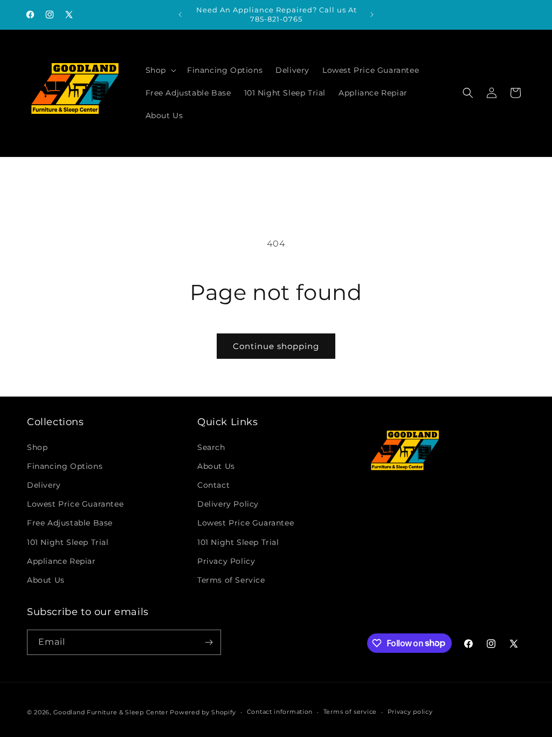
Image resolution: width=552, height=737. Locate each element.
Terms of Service (231, 580)
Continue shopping (276, 346)
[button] (160, 70)
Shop (37, 447)
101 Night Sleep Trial (68, 542)
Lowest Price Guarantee (75, 504)
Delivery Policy (228, 504)
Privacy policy (410, 711)
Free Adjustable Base (70, 523)
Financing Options (64, 466)
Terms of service (350, 711)
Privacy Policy (226, 561)
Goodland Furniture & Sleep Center (110, 712)
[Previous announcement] (180, 14)
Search (211, 447)
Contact (213, 485)
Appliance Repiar (61, 561)
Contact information (280, 711)
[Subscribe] (208, 642)
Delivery (44, 485)
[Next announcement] (372, 14)
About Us (46, 580)
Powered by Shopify (203, 712)
